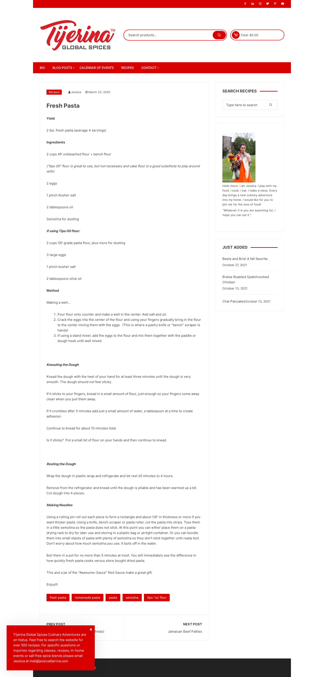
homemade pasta (87, 597)
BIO (42, 68)
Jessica (76, 92)
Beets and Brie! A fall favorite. (245, 259)
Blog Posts (62, 68)
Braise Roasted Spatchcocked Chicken (245, 279)
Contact (148, 68)
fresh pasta (58, 597)
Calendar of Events (97, 68)
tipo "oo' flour (156, 597)
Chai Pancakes (233, 301)
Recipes (127, 68)
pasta (113, 597)
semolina (132, 597)
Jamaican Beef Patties (185, 631)
